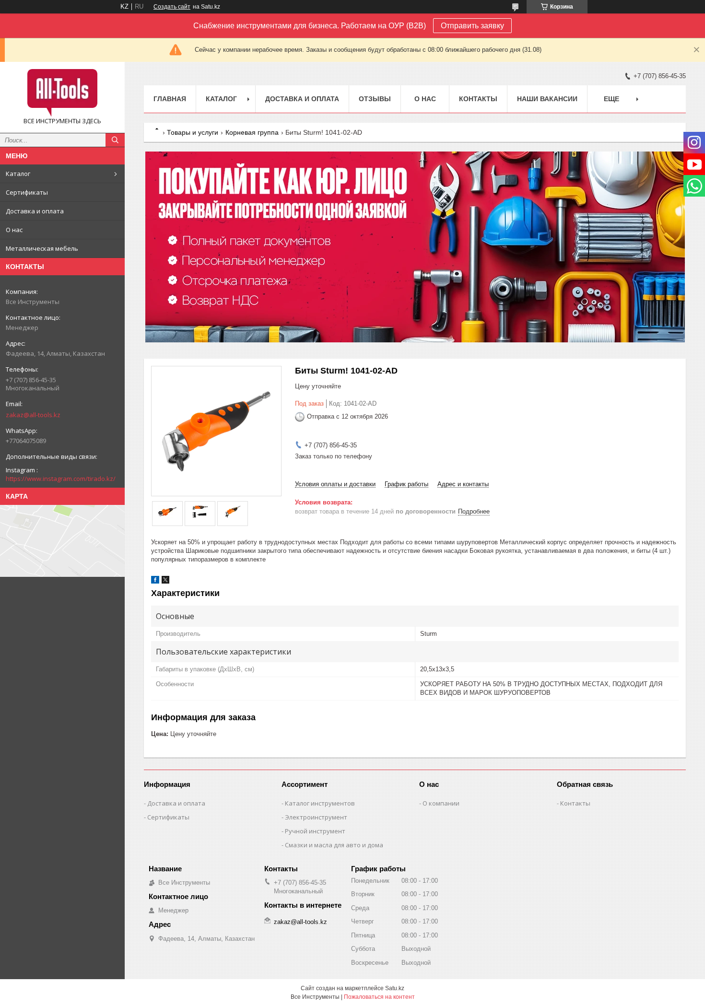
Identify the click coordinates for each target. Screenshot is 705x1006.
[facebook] (155, 581)
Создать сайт (171, 6)
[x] (165, 581)
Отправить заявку (472, 26)
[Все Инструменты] (62, 93)
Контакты (478, 99)
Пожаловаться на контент (379, 997)
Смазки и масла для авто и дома (334, 845)
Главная (169, 99)
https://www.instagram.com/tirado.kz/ (61, 478)
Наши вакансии (547, 99)
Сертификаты (27, 192)
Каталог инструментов (320, 803)
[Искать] (115, 140)
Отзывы (375, 99)
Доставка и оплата (35, 211)
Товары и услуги (192, 132)
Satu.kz (394, 988)
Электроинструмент (316, 817)
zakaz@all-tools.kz (33, 414)
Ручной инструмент (315, 831)
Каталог (18, 173)
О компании (441, 803)
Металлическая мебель (42, 248)
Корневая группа (252, 132)
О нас (14, 229)
